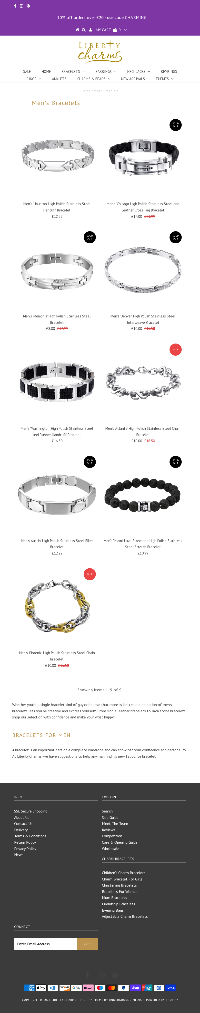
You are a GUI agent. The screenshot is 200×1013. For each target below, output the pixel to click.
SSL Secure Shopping (30, 811)
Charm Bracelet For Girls (122, 879)
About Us (21, 817)
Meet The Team (115, 823)
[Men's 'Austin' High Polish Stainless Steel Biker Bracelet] (57, 494)
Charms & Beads (91, 78)
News (18, 854)
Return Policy (25, 842)
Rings (31, 78)
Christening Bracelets (119, 885)
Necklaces (136, 71)
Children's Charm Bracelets (124, 872)
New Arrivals (133, 78)
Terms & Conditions (30, 835)
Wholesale (110, 848)
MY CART (108, 29)
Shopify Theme (91, 1000)
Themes (162, 78)
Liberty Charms (63, 1000)
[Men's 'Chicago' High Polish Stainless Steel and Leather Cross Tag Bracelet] (143, 157)
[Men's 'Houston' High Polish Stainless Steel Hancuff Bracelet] (57, 157)
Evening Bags (113, 910)
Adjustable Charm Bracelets (125, 916)
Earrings (104, 71)
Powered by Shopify (162, 1000)
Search (107, 811)
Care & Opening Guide (120, 842)
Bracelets (71, 71)
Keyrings (169, 71)
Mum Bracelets (114, 897)
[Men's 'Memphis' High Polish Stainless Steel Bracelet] (57, 270)
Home (46, 71)
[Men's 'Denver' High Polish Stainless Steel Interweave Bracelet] (143, 270)
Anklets (59, 78)
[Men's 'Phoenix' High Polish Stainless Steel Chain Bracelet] (57, 607)
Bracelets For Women (120, 891)
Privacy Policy (25, 848)
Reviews (108, 829)
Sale (27, 71)
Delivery (21, 829)
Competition (112, 835)
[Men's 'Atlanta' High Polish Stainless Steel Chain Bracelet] (143, 382)
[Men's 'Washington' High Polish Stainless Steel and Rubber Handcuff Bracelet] (57, 382)
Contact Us (23, 823)
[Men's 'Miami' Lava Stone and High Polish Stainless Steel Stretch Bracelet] (143, 494)
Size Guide (110, 817)
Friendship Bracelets (118, 903)
